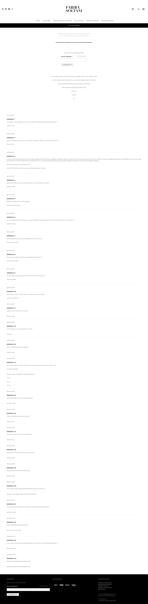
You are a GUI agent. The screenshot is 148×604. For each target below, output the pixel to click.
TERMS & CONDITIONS (105, 587)
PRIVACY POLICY (103, 586)
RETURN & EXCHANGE (105, 584)
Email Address (67, 56)
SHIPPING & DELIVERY (105, 582)
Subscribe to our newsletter (64, 33)
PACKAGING (102, 589)
